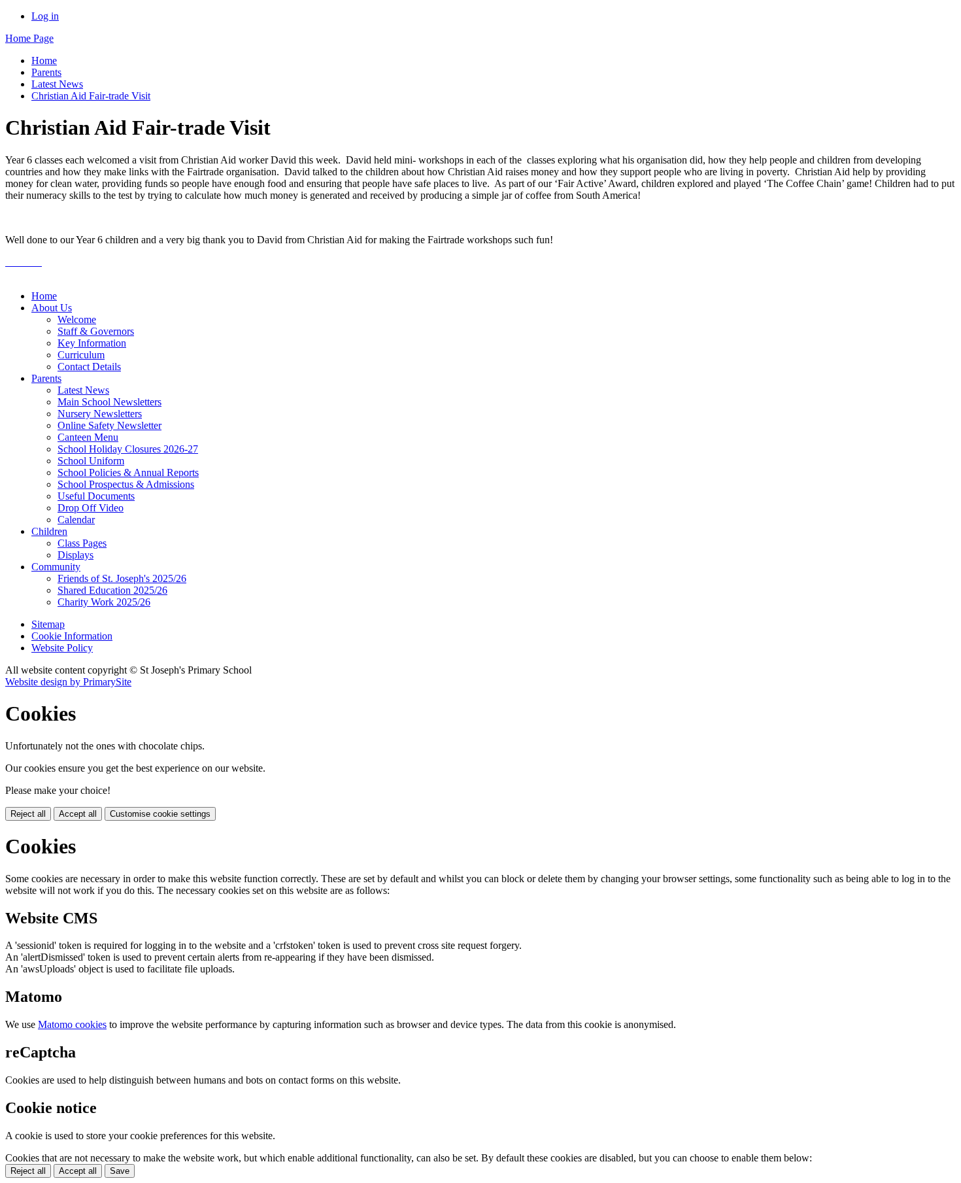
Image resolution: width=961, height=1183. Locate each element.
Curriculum (81, 354)
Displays (75, 554)
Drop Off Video (91, 507)
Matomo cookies (72, 1024)
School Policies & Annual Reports (128, 472)
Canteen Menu (88, 437)
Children (49, 531)
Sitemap (48, 624)
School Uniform (91, 460)
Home (44, 60)
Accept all (78, 814)
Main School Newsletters (109, 401)
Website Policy (62, 647)
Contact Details (89, 366)
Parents (46, 72)
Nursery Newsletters (100, 413)
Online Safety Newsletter (109, 425)
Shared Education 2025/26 (112, 590)
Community (55, 566)
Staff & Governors (96, 331)
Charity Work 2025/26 (104, 602)
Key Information (92, 343)
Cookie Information (71, 636)
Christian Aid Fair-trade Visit (90, 95)
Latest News (57, 84)
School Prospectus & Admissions (126, 484)
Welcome (77, 319)
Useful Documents (96, 496)
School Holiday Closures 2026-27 (128, 448)
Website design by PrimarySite (68, 681)
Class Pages (82, 543)
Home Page (29, 38)
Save (119, 1171)
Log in (45, 16)
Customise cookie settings (160, 814)
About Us (51, 307)
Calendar (76, 519)
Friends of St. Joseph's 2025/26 (122, 578)
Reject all (28, 814)
